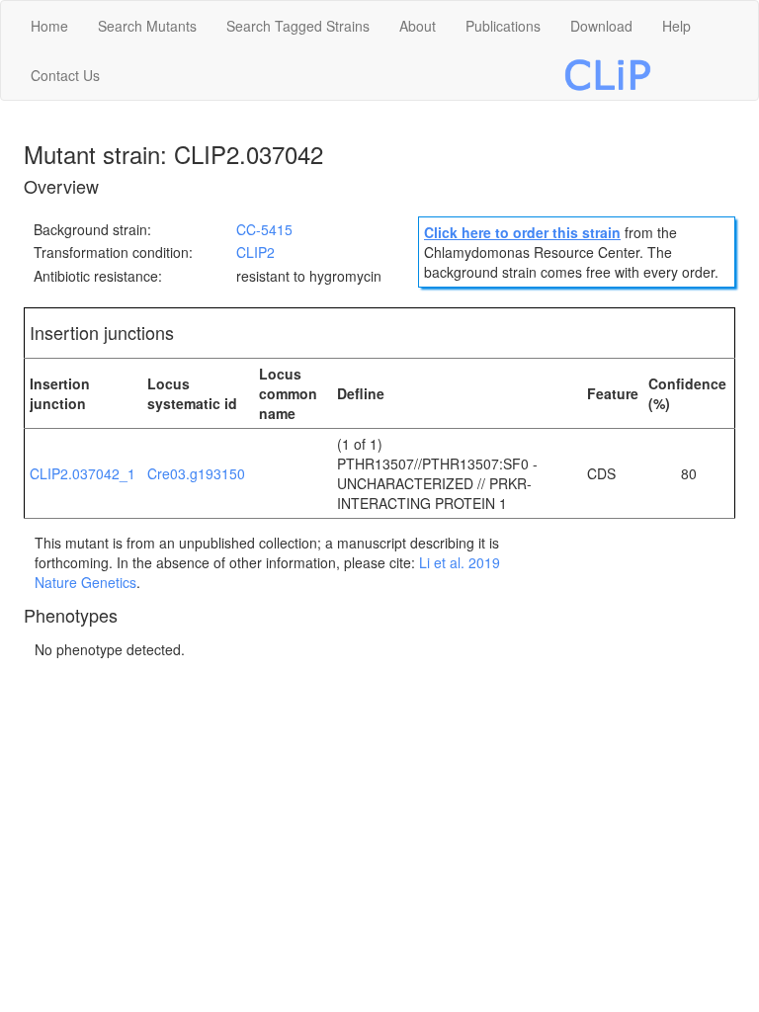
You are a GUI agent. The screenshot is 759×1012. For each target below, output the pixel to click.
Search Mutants (147, 26)
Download (601, 26)
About (417, 26)
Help (676, 26)
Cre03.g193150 (196, 473)
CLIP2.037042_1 (82, 473)
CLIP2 (255, 252)
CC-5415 (264, 229)
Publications (503, 26)
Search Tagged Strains (298, 26)
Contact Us (65, 75)
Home (49, 26)
